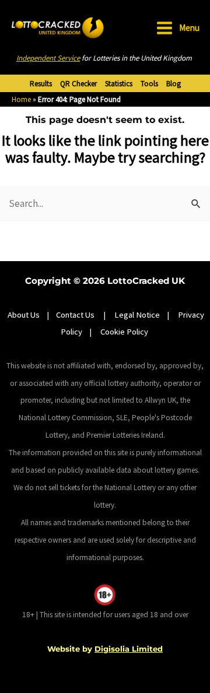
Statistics (118, 84)
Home (21, 99)
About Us (24, 314)
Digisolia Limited (128, 648)
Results (41, 84)
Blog (173, 84)
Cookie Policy (124, 331)
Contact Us (76, 314)
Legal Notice (137, 314)
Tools (149, 84)
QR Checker (78, 84)
